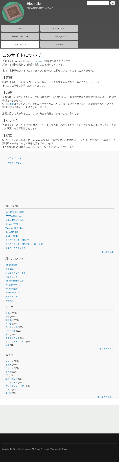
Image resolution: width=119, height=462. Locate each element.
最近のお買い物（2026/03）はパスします (24, 244)
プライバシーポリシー (17, 158)
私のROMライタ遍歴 (14, 212)
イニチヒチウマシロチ (15, 248)
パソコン (9, 368)
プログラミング (12, 338)
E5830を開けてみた (14, 216)
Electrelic (34, 3)
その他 (8, 372)
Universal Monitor (20, 36)
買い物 (8, 324)
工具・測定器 (11, 379)
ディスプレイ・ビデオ (15, 386)
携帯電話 (9, 269)
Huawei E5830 (11, 224)
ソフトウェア (11, 382)
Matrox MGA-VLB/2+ (14, 220)
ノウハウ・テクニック (15, 341)
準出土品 (9, 320)
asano (39, 61)
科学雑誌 (9, 300)
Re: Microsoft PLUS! (14, 281)
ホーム (20, 28)
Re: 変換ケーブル (13, 284)
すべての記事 (107, 252)
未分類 (8, 393)
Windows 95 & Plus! (14, 228)
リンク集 (59, 44)
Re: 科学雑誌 (11, 289)
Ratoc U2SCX (11, 232)
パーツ (8, 389)
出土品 (10, 104)
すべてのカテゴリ (105, 397)
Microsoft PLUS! (12, 292)
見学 (7, 345)
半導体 (8, 365)
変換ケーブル (11, 296)
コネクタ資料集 (59, 36)
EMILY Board (59, 28)
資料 (7, 334)
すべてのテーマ (106, 349)
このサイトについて (20, 44)
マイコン (9, 361)
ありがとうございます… (16, 273)
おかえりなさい (12, 277)
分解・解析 (10, 331)
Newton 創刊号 (12, 236)
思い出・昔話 (11, 327)
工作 (7, 316)
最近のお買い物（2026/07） (18, 240)
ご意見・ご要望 (14, 163)
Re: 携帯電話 (11, 265)
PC (6, 375)
